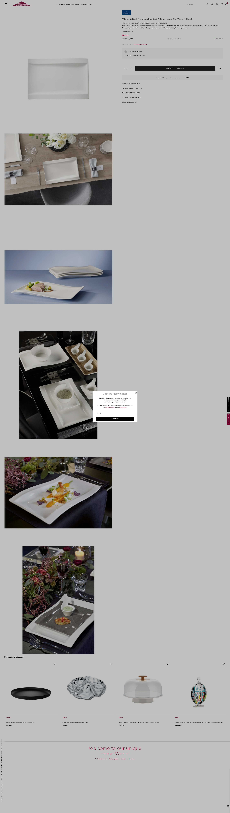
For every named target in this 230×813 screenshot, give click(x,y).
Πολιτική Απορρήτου (110, 407)
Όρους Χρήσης (123, 407)
